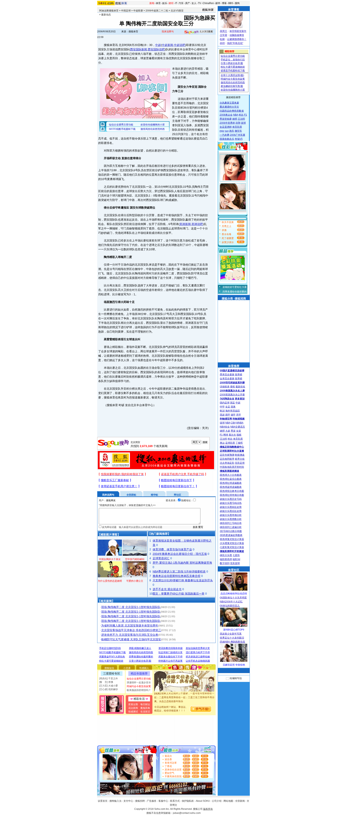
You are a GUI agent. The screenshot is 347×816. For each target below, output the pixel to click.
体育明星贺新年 (238, 31)
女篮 (238, 430)
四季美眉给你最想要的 (234, 291)
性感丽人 (144, 668)
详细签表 (225, 386)
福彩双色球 (226, 559)
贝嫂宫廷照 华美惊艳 (234, 664)
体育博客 (233, 9)
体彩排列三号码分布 (231, 523)
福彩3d (236, 559)
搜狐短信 (109, 668)
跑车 (231, 130)
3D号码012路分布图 (231, 531)
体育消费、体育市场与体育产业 (172, 549)
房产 (187, 3)
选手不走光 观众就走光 (167, 589)
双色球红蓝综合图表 (231, 479)
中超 (158, 45)
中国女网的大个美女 (110, 559)
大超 (227, 430)
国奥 (233, 406)
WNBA (239, 422)
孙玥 (222, 43)
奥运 (222, 442)
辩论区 (177, 494)
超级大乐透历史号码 (231, 499)
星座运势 (133, 704)
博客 (224, 3)
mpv (222, 130)
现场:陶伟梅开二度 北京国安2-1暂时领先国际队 (130, 607)
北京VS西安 (177, 10)
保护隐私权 (188, 801)
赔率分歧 (240, 458)
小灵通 (127, 668)
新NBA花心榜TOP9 (233, 629)
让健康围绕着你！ (236, 39)
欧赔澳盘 (240, 454)
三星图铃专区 (111, 673)
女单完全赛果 (227, 378)
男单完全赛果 (227, 374)
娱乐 (164, 3)
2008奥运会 (226, 114)
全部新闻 (240, 801)
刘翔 (238, 122)
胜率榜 (238, 374)
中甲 (222, 406)
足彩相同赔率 (227, 458)
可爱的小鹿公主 (134, 581)
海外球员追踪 (232, 410)
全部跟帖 (131, 494)
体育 (158, 3)
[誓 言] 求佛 (106, 682)
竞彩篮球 (235, 563)
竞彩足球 (240, 462)
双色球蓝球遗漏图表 (231, 487)
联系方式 (175, 801)
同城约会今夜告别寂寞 (139, 686)
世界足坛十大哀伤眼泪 (232, 637)
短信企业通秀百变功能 (139, 678)
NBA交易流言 (237, 426)
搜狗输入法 (115, 801)
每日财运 (145, 704)
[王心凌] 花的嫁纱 (108, 689)
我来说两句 (168, 31)
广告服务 (151, 801)
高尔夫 (232, 434)
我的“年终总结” (235, 43)
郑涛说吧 (197, 224)
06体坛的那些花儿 (230, 605)
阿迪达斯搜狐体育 (108, 10)
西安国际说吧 (156, 49)
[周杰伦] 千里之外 (108, 678)
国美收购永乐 (227, 139)
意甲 (238, 414)
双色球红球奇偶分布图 (232, 495)
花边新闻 (133, 708)
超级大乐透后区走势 (231, 511)
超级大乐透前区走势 (231, 507)
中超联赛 (138, 10)
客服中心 (163, 801)
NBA (235, 114)
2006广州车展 (237, 134)
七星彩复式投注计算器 (232, 547)
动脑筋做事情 (237, 35)
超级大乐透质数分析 (231, 519)
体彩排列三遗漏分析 (231, 527)
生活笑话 (145, 711)
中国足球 (126, 10)
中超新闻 (167, 45)
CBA (233, 422)
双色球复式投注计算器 (232, 539)
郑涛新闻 (185, 224)
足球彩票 (230, 442)
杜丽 (222, 39)
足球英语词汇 (161, 558)
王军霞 (223, 35)
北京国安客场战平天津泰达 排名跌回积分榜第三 (131, 630)
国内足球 (225, 402)
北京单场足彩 (227, 462)
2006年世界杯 (227, 122)
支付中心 (128, 801)
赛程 (232, 386)
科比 (241, 114)
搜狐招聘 (140, 801)
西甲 (227, 414)
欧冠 (222, 410)
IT (176, 3)
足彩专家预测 (227, 454)
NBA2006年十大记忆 (231, 601)
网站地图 (228, 801)
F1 (245, 114)
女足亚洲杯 (226, 126)
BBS (230, 3)
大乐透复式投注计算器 (232, 543)
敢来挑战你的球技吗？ (139, 690)
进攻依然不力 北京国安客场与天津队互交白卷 (129, 634)
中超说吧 (179, 45)
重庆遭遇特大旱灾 (229, 106)
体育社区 (233, 570)
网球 (225, 434)
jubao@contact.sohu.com (187, 813)
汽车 (181, 3)
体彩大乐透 (226, 555)
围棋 (239, 434)
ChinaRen (208, 3)
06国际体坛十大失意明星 (233, 597)
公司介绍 (216, 801)
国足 (232, 402)
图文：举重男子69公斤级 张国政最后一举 (178, 593)
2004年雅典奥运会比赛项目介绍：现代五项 (180, 553)
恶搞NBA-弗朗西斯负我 (232, 641)
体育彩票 (237, 126)
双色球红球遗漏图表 (231, 483)
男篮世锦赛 (226, 118)
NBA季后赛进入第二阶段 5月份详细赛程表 (179, 571)
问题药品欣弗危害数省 (232, 110)
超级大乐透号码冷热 (231, 503)
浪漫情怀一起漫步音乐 (139, 682)
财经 (171, 3)
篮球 (243, 122)
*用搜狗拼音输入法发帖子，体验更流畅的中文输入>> (127, 505)
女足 (227, 406)
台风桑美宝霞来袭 (229, 102)
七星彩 (236, 555)
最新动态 (106, 14)
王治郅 (241, 118)
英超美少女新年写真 (231, 633)
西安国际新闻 (138, 49)
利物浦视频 (239, 418)
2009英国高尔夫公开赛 (232, 394)
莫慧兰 (223, 31)
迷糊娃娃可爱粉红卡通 (234, 287)
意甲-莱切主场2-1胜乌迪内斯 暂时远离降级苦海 (182, 562)
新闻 (151, 3)
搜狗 (237, 3)
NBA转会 (225, 426)
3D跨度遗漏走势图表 (231, 535)
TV (199, 3)
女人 (194, 3)
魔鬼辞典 (145, 708)
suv (227, 130)
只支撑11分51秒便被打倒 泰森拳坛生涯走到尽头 (183, 580)
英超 (222, 414)
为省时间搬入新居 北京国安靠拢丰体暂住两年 (129, 625)
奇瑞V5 (239, 139)
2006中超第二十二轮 (157, 10)
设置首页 (102, 801)
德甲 (233, 414)
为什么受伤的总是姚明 (110, 581)
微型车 (238, 130)
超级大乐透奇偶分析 (231, 515)
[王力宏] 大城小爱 (108, 685)
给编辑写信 (236, 678)
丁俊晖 (239, 442)
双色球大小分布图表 (231, 475)
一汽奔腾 (224, 134)
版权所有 (208, 809)
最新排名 (240, 386)
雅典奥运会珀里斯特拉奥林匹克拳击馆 (176, 576)
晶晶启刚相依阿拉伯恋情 (233, 593)
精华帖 (154, 494)
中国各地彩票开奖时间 (232, 467)
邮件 (217, 3)
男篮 (233, 430)
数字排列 (225, 563)
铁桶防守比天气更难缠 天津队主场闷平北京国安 (131, 639)
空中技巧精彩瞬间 (134, 559)
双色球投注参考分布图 (232, 491)
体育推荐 (233, 366)
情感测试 (133, 711)
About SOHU (203, 801)
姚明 (234, 118)
